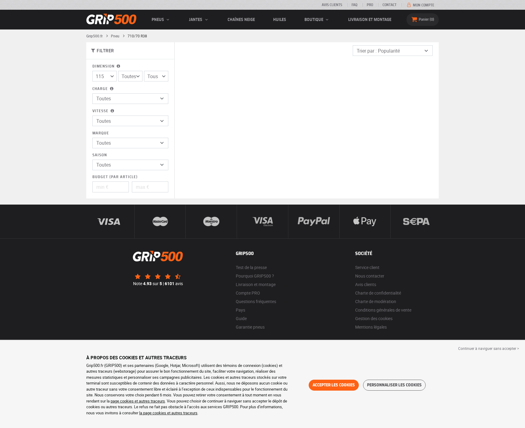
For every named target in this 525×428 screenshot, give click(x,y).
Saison (99, 155)
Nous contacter (369, 276)
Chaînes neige (241, 20)
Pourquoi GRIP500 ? (255, 276)
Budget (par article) (115, 177)
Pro (370, 5)
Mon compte (423, 5)
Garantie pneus (250, 327)
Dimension (104, 66)
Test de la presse (251, 267)
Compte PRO (248, 293)
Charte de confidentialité (378, 293)
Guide (241, 318)
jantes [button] (196, 20)
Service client (367, 267)
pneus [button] (158, 20)
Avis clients (332, 5)
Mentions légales (371, 327)
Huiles (279, 20)
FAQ (354, 5)
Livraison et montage (369, 20)
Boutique (314, 20)
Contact (389, 5)
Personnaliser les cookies (394, 385)
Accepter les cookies (334, 385)
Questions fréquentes (256, 301)
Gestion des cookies (374, 318)
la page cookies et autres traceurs (168, 413)
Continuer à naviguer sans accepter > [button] (488, 348)
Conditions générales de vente (383, 310)
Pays (240, 310)
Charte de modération (375, 301)
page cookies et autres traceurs (138, 401)
